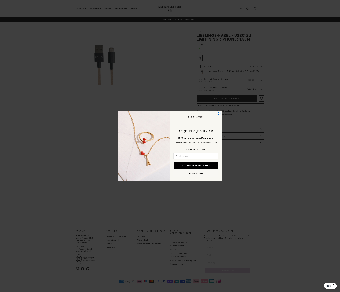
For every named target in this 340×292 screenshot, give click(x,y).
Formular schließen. (196, 174)
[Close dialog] (219, 113)
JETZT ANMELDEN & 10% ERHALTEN (196, 165)
